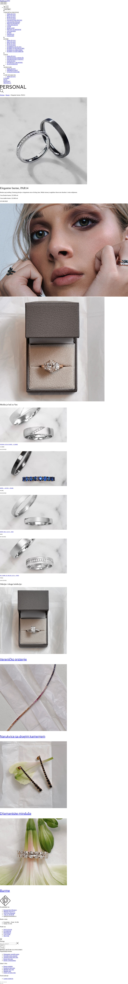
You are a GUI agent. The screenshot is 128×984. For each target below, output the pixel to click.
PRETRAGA (7, 83)
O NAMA (6, 78)
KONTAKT (6, 81)
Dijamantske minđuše (15, 813)
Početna (2, 95)
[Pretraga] (2, 947)
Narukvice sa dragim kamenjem (22, 736)
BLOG (5, 79)
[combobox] (8, 944)
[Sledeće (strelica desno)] (2, 983)
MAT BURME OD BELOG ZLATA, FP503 (9, 575)
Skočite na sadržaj (5, 0)
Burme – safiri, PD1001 (6, 488)
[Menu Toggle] (3, 3)
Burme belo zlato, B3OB (6, 532)
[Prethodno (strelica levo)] (0, 983)
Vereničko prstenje (13, 659)
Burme (7, 95)
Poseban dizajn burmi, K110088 (9, 444)
